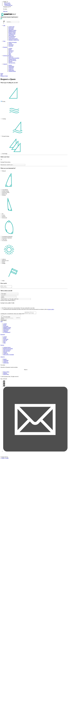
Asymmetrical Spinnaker (7, 236)
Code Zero (4, 239)
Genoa (3, 215)
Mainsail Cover (5, 260)
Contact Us (10, 56)
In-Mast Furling (5, 191)
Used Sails (10, 46)
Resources (5, 47)
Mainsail (4, 171)
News (9, 53)
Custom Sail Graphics (13, 38)
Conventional (5, 189)
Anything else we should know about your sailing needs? (13, 313)
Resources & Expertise (8, 348)
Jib (2, 213)
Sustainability (11, 66)
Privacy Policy (6, 371)
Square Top (4, 193)
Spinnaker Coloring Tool (13, 39)
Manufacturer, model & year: (7, 164)
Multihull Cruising (12, 30)
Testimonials (11, 67)
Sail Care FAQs (11, 62)
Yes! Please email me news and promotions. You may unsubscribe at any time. (18, 308)
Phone (2, 297)
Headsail (4, 195)
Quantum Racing (12, 71)
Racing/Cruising (5, 136)
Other (9, 54)
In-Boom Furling (5, 192)
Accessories (4, 240)
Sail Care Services (12, 60)
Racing (9, 49)
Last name (3, 294)
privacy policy (51, 309)
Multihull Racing (12, 31)
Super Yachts (11, 35)
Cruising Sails (11, 26)
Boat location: (9, 299)
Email (2, 296)
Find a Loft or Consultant (13, 58)
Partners (10, 65)
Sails (4, 25)
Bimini (3, 262)
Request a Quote (11, 32)
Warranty (10, 61)
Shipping (5, 373)
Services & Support (7, 55)
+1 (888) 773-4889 (4, 458)
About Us (5, 64)
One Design (11, 29)
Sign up (25, 369)
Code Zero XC (11, 37)
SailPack (4, 259)
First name (3, 293)
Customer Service (12, 59)
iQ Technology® (12, 36)
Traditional (5, 331)
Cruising (10, 48)
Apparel (10, 43)
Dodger (3, 263)
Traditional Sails (11, 33)
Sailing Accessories (12, 42)
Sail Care (10, 52)
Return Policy (6, 374)
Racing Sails (11, 27)
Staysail (3, 216)
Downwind (4, 217)
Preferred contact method (6, 300)
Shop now (5, 11)
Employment (11, 70)
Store (4, 41)
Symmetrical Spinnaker (7, 237)
